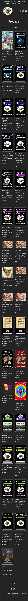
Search (14, 583)
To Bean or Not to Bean (13, 593)
